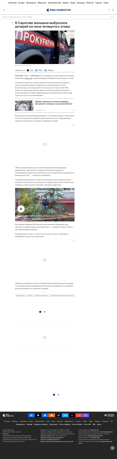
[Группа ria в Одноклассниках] (51, 415)
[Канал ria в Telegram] (65, 415)
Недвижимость (69, 421)
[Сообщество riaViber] (85, 415)
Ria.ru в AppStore (65, 424)
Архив (99, 424)
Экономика (23, 421)
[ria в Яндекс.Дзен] (38, 415)
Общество (15, 421)
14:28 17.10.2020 (8, 17)
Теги (111, 421)
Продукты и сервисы (41, 424)
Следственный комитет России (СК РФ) (61, 295)
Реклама (29, 424)
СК (38, 116)
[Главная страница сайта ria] (58, 10)
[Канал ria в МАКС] (31, 415)
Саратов (29, 295)
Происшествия (20, 295)
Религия (78, 421)
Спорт (48, 421)
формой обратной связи (95, 435)
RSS (94, 424)
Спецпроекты (20, 424)
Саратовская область (41, 295)
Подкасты (98, 421)
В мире (31, 421)
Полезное (105, 421)
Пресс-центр (53, 424)
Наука (53, 421)
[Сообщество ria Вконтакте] (45, 415)
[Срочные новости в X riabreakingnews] (79, 415)
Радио (91, 421)
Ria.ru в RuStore (77, 424)
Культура (60, 421)
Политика (7, 421)
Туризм (85, 421)
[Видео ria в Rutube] (58, 415)
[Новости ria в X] (72, 415)
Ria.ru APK (87, 424)
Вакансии (6, 433)
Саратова (28, 78)
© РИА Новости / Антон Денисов (23, 65)
